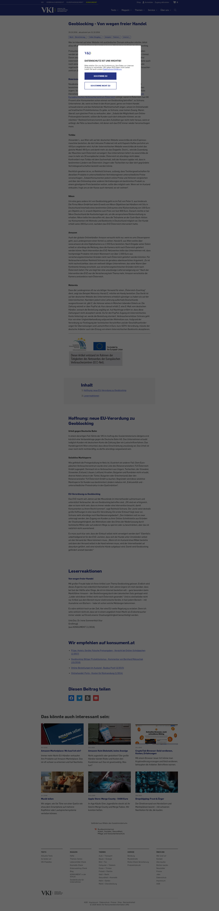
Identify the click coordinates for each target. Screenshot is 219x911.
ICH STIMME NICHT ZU (100, 86)
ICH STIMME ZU (100, 76)
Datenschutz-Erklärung (112, 69)
